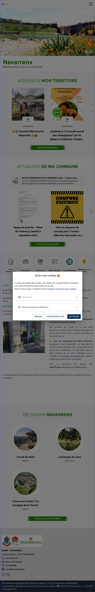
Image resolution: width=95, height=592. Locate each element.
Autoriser (74, 316)
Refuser (38, 316)
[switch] (17, 307)
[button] (47, 297)
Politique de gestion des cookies (61, 289)
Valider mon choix (55, 316)
